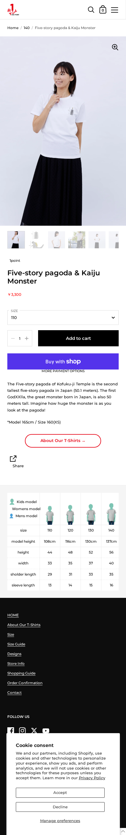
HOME (13, 615)
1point (15, 260)
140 (27, 28)
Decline (60, 806)
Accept (60, 792)
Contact (14, 692)
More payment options (63, 371)
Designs (14, 654)
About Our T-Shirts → (63, 440)
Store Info (16, 663)
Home (12, 28)
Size (14, 311)
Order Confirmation (24, 683)
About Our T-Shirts (23, 625)
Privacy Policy (92, 777)
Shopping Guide (21, 673)
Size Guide (16, 644)
